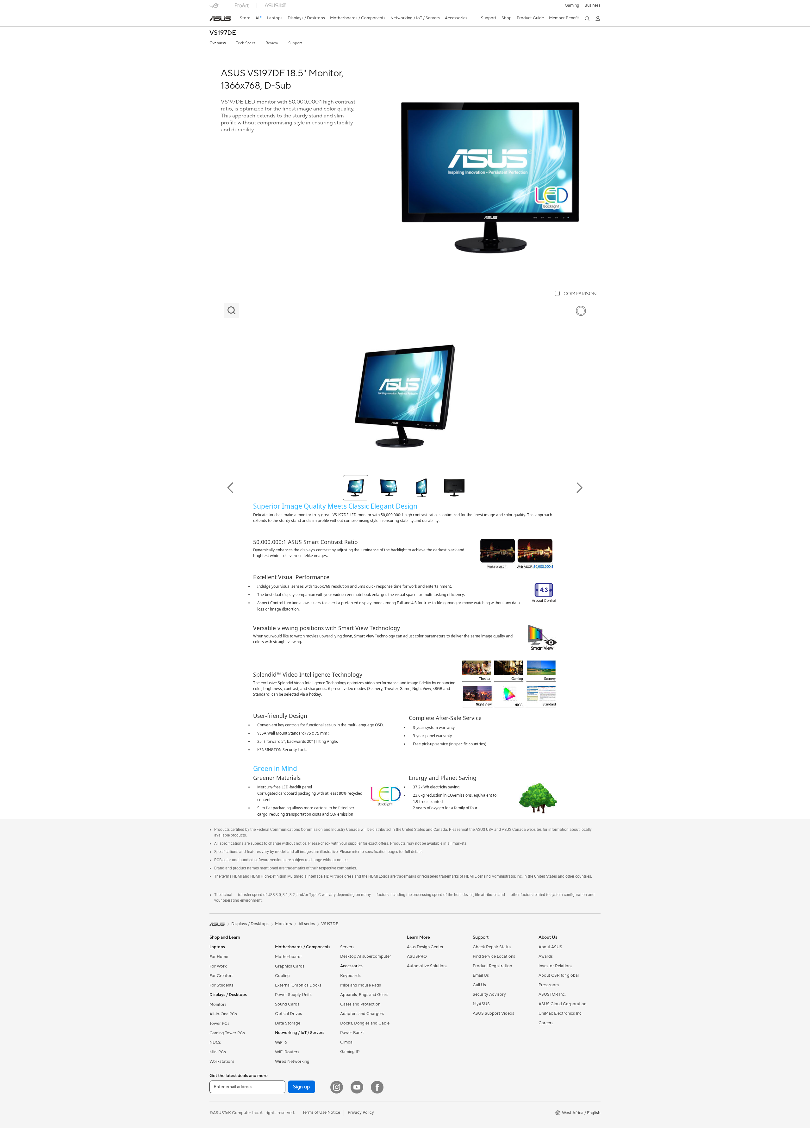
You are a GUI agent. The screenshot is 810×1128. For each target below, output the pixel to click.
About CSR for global (559, 975)
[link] (220, 18)
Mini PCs (217, 1052)
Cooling (282, 975)
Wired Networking (292, 1061)
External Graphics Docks (298, 985)
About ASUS (550, 946)
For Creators (221, 975)
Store (245, 18)
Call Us (479, 984)
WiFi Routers (287, 1052)
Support (295, 43)
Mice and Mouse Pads (360, 985)
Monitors (218, 1004)
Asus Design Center (425, 946)
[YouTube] (357, 1087)
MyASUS (481, 1003)
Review (271, 43)
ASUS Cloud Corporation (562, 1003)
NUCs (215, 1042)
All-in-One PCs (223, 1014)
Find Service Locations (494, 956)
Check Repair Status (492, 946)
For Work (218, 966)
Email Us (481, 975)
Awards (546, 956)
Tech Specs (245, 43)
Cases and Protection (360, 1004)
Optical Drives (288, 1013)
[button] (572, 5)
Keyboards (350, 975)
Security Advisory (489, 994)
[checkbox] (576, 294)
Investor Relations (555, 965)
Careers (546, 1022)
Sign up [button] (301, 1087)
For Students (221, 985)
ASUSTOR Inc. (552, 994)
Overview (217, 43)
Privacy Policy (361, 1112)
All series (306, 923)
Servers (347, 946)
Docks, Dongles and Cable (364, 1023)
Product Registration (492, 965)
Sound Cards (287, 1004)
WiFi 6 (281, 1042)
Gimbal (346, 1042)
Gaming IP (349, 1051)
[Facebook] (377, 1087)
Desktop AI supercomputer (365, 956)
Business (592, 5)
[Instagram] (336, 1087)
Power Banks (352, 1032)
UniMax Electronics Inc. (561, 1013)
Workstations (221, 1061)
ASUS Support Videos (493, 1013)
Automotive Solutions (427, 965)
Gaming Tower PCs (227, 1033)
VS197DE (222, 33)
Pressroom (549, 984)
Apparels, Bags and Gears (364, 994)
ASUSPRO (417, 956)
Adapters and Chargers (362, 1013)
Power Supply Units (293, 994)
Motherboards (288, 956)
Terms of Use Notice (321, 1112)
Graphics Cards (289, 966)
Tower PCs (219, 1023)
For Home (218, 956)
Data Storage (287, 1023)
